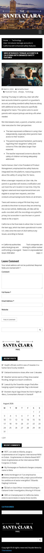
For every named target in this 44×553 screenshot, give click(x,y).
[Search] (40, 330)
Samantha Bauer (23, 89)
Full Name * (6, 292)
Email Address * (8, 301)
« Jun (4, 437)
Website (5, 309)
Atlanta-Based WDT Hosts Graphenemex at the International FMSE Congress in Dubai (21, 460)
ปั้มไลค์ (7, 488)
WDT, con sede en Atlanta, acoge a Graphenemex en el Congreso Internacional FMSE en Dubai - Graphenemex (21, 454)
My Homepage (10, 467)
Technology (29, 92)
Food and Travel (11, 92)
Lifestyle (21, 92)
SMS (6, 495)
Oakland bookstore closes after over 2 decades (23, 372)
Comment (5, 272)
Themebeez (7, 550)
